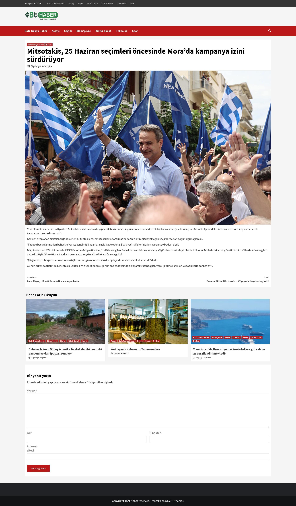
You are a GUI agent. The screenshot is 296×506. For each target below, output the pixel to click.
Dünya (49, 45)
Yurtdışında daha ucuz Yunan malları (135, 349)
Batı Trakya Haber (55, 3)
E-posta (155, 433)
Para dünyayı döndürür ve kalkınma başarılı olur (53, 279)
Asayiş (71, 3)
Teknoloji (121, 3)
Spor (132, 3)
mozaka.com (159, 500)
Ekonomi (236, 337)
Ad (29, 433)
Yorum (32, 391)
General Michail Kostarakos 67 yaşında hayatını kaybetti (238, 279)
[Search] (269, 31)
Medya (84, 341)
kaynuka (47, 66)
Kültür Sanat (107, 3)
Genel (147, 341)
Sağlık (80, 3)
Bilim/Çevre (92, 3)
